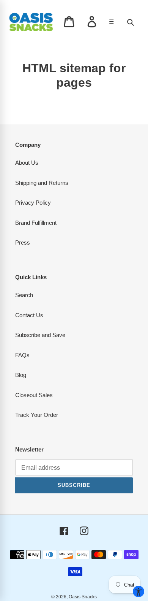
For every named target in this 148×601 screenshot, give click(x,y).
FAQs (22, 355)
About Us (26, 162)
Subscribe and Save (40, 335)
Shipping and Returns (41, 183)
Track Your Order (36, 415)
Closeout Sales (34, 395)
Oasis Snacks (83, 596)
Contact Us (29, 315)
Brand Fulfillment (36, 222)
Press (22, 242)
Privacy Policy (33, 202)
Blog (20, 375)
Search (24, 295)
